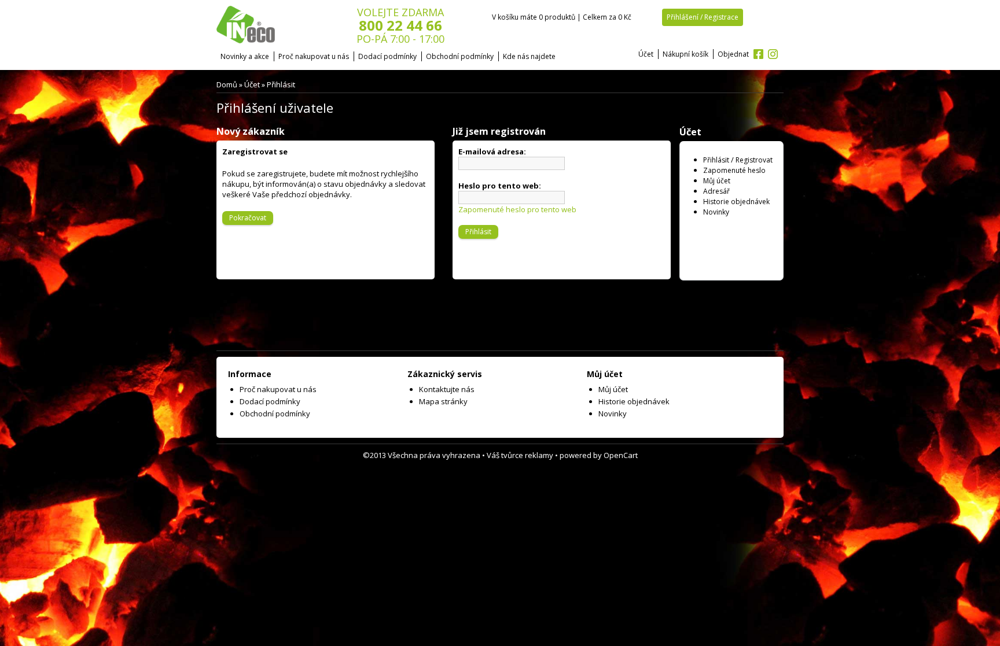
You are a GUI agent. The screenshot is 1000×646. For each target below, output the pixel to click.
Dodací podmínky (387, 56)
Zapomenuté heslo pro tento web (517, 209)
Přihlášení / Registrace (702, 17)
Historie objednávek (736, 201)
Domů (226, 84)
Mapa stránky (443, 401)
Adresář (716, 191)
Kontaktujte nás (447, 389)
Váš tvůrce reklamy (520, 455)
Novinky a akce (244, 56)
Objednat (733, 54)
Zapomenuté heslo (734, 170)
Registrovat (754, 160)
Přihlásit (281, 84)
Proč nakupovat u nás (313, 56)
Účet (645, 54)
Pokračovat (247, 218)
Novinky (716, 212)
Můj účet (716, 181)
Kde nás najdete (529, 56)
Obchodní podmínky (460, 56)
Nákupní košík (685, 54)
